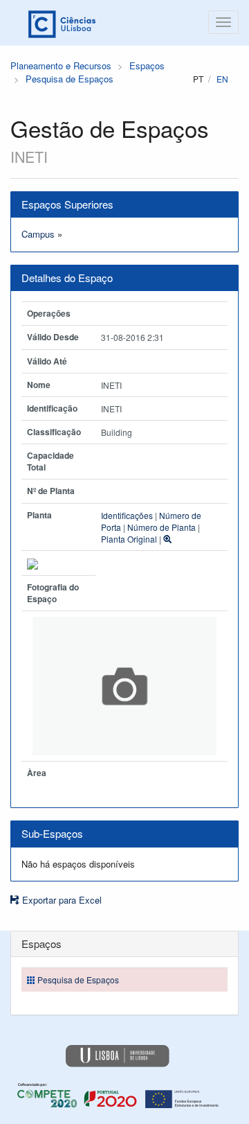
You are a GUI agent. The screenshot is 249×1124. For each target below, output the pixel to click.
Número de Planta (161, 527)
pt (198, 79)
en (222, 79)
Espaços (147, 65)
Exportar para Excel (60, 899)
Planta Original (129, 539)
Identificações (127, 515)
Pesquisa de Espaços (69, 78)
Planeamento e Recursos (60, 65)
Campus (38, 233)
